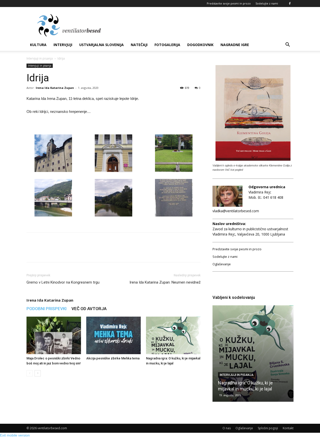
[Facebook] (290, 3)
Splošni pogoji (268, 428)
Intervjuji (63, 44)
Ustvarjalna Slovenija (101, 44)
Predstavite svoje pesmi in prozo (229, 3)
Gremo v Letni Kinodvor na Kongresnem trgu (63, 282)
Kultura (38, 44)
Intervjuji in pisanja (39, 58)
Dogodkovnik (200, 44)
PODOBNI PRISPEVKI (46, 308)
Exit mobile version (15, 435)
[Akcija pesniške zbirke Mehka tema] (113, 335)
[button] (288, 45)
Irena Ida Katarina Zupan (55, 88)
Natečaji (139, 44)
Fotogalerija (167, 44)
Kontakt (288, 428)
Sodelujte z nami (267, 3)
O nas (226, 428)
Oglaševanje (221, 264)
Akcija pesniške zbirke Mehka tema (113, 358)
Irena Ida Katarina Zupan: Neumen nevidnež (165, 282)
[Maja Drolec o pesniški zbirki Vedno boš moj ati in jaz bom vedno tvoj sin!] (53, 335)
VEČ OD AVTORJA (89, 308)
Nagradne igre (234, 44)
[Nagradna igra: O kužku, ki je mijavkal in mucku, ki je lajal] (173, 335)
